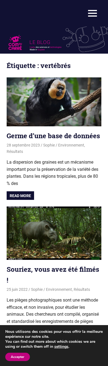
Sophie (49, 145)
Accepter (17, 357)
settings (61, 346)
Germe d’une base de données (53, 135)
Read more (20, 196)
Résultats (15, 151)
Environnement (71, 145)
